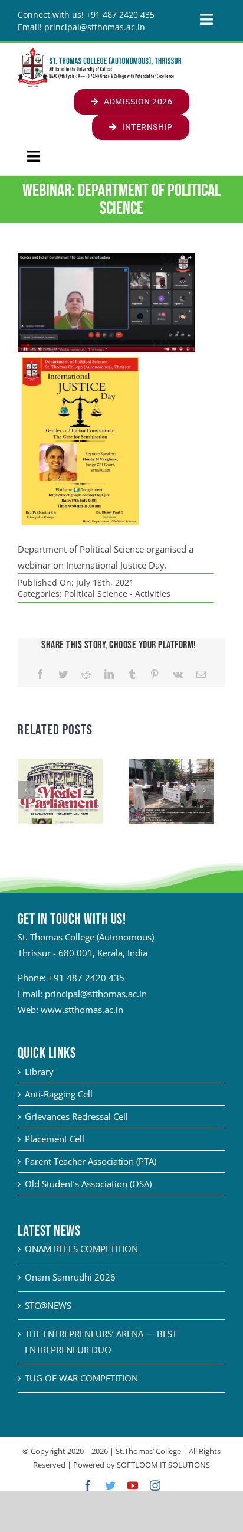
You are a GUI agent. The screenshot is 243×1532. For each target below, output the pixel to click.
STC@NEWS (48, 1305)
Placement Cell (54, 1139)
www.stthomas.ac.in (82, 1009)
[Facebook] (40, 674)
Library (39, 1071)
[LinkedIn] (109, 674)
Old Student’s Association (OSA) (88, 1184)
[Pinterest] (154, 674)
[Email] (201, 674)
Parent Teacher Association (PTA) (90, 1161)
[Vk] (178, 674)
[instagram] (155, 1485)
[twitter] (110, 1485)
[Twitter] (63, 674)
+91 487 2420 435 (86, 978)
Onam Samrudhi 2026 (70, 1277)
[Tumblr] (132, 674)
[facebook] (88, 1485)
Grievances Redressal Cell (76, 1116)
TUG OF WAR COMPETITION (81, 1378)
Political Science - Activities (117, 593)
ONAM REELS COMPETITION (81, 1249)
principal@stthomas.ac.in (96, 993)
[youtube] (132, 1485)
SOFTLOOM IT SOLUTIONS (163, 1464)
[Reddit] (86, 674)
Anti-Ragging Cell (59, 1094)
